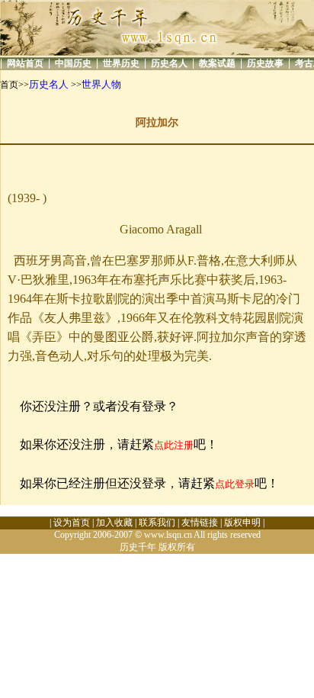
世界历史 (121, 63)
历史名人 (169, 63)
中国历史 (73, 63)
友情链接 (199, 522)
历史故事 (265, 63)
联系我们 (157, 522)
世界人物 (101, 84)
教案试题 (217, 63)
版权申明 (242, 522)
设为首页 (71, 522)
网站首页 (25, 63)
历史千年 (138, 547)
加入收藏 (114, 522)
